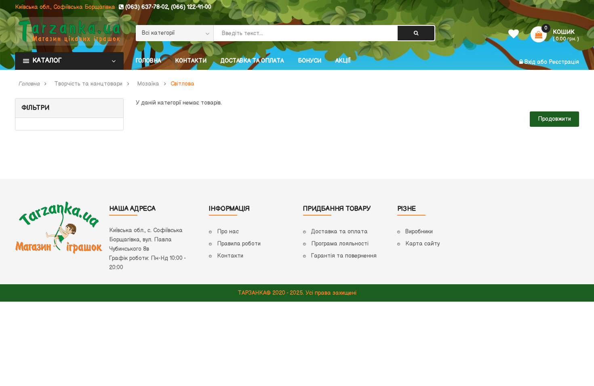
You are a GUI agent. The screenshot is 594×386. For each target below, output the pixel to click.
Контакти (230, 255)
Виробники (419, 231)
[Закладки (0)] (513, 35)
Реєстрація (564, 62)
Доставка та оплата (339, 231)
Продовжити (554, 118)
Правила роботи (239, 243)
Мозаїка (148, 84)
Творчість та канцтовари (88, 84)
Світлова (182, 84)
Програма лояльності (340, 243)
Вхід (530, 62)
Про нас (228, 231)
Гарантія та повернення (344, 255)
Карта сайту (422, 243)
